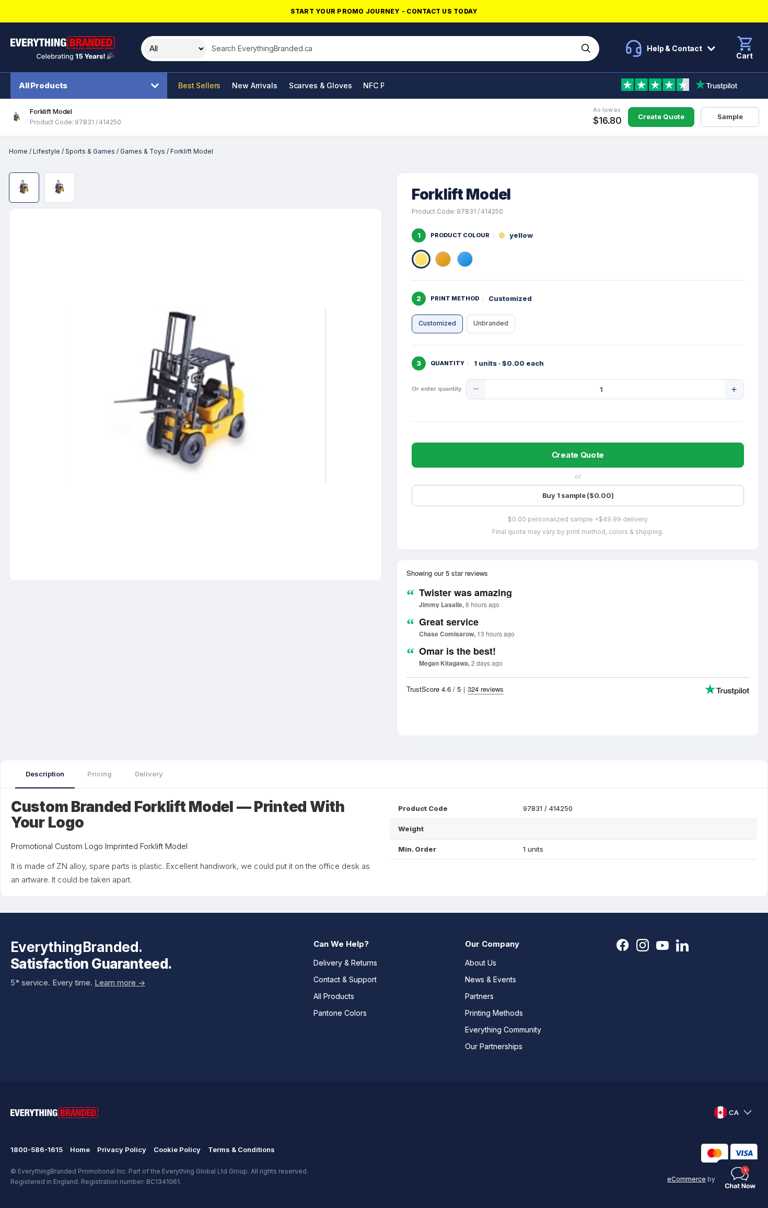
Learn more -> (120, 983)
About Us (480, 962)
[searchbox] (391, 49)
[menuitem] (91, 86)
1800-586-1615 (36, 1149)
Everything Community (503, 1029)
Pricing (99, 774)
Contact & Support (345, 979)
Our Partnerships (493, 1046)
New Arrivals (254, 85)
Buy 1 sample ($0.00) (578, 495)
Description (45, 774)
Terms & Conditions (241, 1149)
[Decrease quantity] (476, 389)
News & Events (490, 979)
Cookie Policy (177, 1149)
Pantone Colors (340, 1012)
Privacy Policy (121, 1149)
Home (18, 151)
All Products (43, 85)
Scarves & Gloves (320, 85)
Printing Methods (494, 1012)
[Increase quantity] (734, 389)
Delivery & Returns (345, 962)
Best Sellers (199, 85)
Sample (730, 116)
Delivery (149, 774)
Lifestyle (46, 151)
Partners (479, 996)
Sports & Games (90, 151)
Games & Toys (142, 151)
